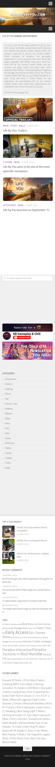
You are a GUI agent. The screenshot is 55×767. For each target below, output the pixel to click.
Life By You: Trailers (15, 130)
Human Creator (32, 641)
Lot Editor (22, 646)
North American (31, 646)
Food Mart (14, 638)
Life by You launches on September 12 (26, 210)
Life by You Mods (12, 755)
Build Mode (27, 624)
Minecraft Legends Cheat (24, 699)
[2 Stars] (7, 92)
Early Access (16, 632)
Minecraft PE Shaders (14, 730)
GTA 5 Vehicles (18, 718)
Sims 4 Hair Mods (37, 730)
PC (18, 654)
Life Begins (46, 641)
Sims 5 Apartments (37, 691)
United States (7, 663)
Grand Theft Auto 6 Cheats (16, 695)
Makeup (9, 408)
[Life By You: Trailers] (28, 109)
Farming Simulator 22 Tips (16, 715)
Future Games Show (35, 638)
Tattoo (8, 448)
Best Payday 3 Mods (13, 734)
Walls (22, 126)
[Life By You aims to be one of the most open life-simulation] (28, 146)
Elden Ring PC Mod (33, 726)
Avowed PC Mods (11, 680)
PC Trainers (8, 707)
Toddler (8, 458)
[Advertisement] (27, 246)
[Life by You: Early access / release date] (8, 558)
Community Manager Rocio (15, 628)
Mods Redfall (9, 722)
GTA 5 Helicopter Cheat (29, 707)
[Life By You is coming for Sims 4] (8, 545)
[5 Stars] (13, 92)
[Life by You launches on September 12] (28, 189)
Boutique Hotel (16, 624)
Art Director (6, 624)
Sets (7, 433)
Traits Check (42, 659)
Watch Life (28, 663)
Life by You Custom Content (35, 755)
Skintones (10, 443)
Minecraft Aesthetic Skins (37, 703)
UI (52, 658)
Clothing (7, 162)
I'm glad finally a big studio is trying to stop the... (25, 601)
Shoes (8, 438)
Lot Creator (14, 646)
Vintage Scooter (18, 663)
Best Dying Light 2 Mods (30, 711)
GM (13, 642)
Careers (8, 384)
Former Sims (22, 638)
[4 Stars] (11, 92)
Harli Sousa (19, 642)
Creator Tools (43, 628)
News (6, 126)
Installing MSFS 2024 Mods (17, 684)
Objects (8, 413)
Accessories (9, 205)
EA (3, 633)
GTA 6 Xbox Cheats (33, 680)
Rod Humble (31, 654)
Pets (7, 428)
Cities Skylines (43, 624)
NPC (49, 646)
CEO (35, 624)
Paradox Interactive (17, 650)
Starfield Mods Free (29, 722)
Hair (7, 398)
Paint (7, 423)
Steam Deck (33, 659)
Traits (7, 462)
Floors (8, 393)
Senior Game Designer (15, 659)
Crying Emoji (18, 691)
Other (14, 126)
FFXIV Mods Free (19, 738)
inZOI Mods (32, 687)
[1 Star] (5, 92)
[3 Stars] (9, 92)
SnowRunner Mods (38, 718)
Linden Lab (6, 646)
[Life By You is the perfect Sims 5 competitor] (8, 532)
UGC (48, 659)
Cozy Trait (32, 628)
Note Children (42, 646)
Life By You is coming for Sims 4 (32, 540)
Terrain (8, 453)
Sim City (26, 659)
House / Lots (11, 403)
